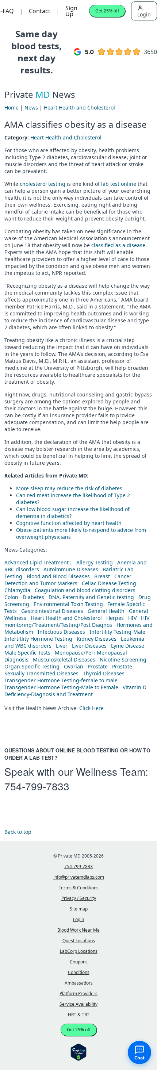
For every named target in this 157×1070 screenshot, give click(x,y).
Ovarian (73, 666)
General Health (106, 610)
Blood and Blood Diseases (58, 576)
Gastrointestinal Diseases (52, 610)
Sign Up (71, 11)
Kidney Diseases (96, 638)
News (31, 107)
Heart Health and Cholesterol (79, 107)
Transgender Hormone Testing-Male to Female (61, 687)
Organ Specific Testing (32, 666)
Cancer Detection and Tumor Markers (67, 580)
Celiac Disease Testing (109, 583)
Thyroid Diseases (104, 673)
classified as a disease (118, 245)
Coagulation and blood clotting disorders (85, 590)
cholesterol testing (42, 183)
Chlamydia (17, 590)
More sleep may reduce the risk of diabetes (69, 488)
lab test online (118, 183)
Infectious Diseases (61, 631)
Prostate (98, 666)
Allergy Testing (94, 562)
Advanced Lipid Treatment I (38, 562)
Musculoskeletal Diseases (64, 659)
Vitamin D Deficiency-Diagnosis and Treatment (75, 691)
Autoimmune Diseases (70, 569)
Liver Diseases (89, 645)
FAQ (8, 11)
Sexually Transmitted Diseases (41, 673)
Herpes (115, 617)
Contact (39, 11)
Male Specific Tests (27, 652)
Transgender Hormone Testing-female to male (61, 680)
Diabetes (33, 597)
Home (11, 107)
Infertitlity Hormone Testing (38, 638)
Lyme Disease (127, 645)
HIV (132, 617)
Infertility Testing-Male (117, 631)
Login (144, 14)
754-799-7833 (36, 786)
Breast (102, 576)
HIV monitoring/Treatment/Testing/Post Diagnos (76, 621)
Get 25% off (107, 11)
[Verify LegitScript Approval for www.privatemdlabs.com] (78, 1051)
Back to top (17, 831)
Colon (11, 597)
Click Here (91, 708)
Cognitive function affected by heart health (69, 522)
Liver (62, 645)
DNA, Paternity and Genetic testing (91, 597)
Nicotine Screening (123, 659)
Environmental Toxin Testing (68, 604)
